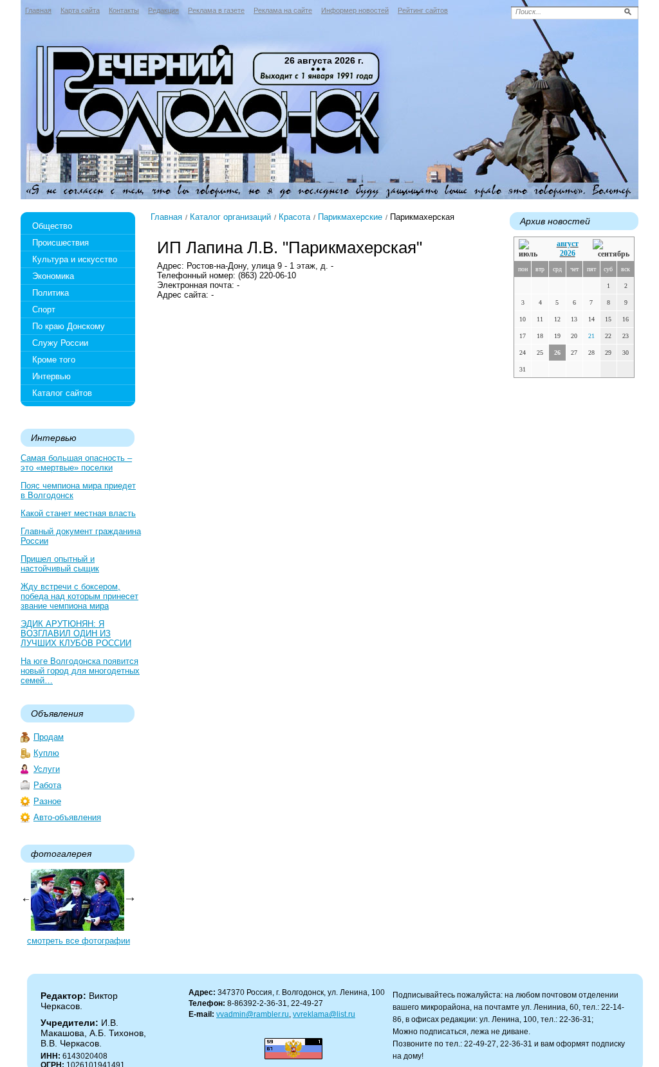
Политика (50, 293)
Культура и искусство (74, 259)
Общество (52, 226)
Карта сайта (80, 10)
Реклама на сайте (283, 10)
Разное (47, 801)
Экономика (53, 276)
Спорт (43, 309)
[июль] (530, 249)
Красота (294, 217)
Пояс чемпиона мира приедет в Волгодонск (78, 490)
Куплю (46, 753)
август (568, 243)
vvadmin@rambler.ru (252, 1014)
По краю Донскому (68, 326)
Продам (48, 737)
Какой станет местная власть (78, 513)
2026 (567, 253)
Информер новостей (355, 10)
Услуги (46, 769)
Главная (38, 10)
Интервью (51, 376)
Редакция (163, 10)
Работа (47, 785)
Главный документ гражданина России (81, 536)
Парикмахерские (350, 217)
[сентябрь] (611, 249)
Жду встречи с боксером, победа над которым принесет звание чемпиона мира (79, 596)
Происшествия (60, 242)
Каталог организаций (230, 217)
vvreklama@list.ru (324, 1014)
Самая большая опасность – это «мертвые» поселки (76, 462)
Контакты (124, 10)
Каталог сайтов (62, 393)
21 (591, 335)
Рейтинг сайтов (423, 10)
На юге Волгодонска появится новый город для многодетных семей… (80, 670)
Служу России (60, 343)
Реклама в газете (216, 10)
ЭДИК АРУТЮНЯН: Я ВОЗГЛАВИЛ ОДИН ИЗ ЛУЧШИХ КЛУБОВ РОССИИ (76, 633)
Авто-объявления (67, 817)
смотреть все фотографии (78, 941)
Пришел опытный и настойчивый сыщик (60, 563)
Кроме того (53, 359)
